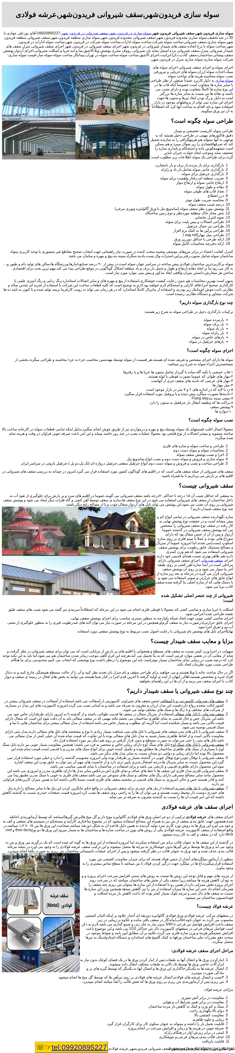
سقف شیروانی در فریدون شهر (84, 33)
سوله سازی (224, 80)
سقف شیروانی (212, 560)
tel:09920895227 (79, 1047)
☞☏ (71, 1047)
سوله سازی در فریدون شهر (130, 33)
